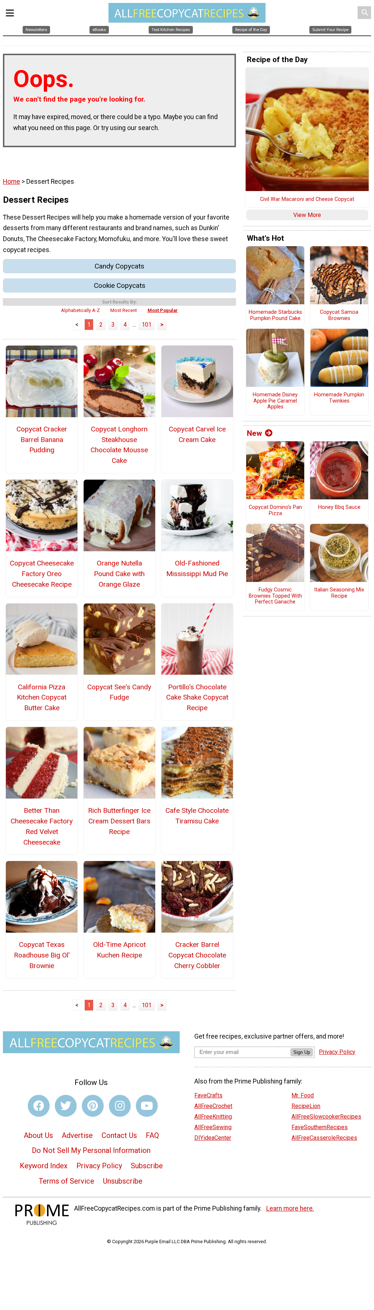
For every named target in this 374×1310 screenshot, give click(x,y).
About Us (38, 1135)
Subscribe (147, 1165)
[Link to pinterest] (93, 1106)
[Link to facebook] (39, 1106)
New (254, 433)
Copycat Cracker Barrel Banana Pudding (41, 439)
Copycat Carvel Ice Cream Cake (197, 434)
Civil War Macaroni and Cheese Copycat (307, 199)
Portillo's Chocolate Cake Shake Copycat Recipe (197, 697)
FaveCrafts (208, 1095)
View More (307, 215)
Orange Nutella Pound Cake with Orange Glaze (119, 574)
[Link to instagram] (120, 1106)
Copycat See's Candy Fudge (119, 692)
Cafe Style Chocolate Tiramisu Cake (197, 815)
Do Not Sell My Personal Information (91, 1150)
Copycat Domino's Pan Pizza (275, 510)
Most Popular (163, 310)
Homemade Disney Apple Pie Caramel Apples (275, 401)
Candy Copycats (119, 266)
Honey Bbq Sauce (339, 507)
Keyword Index (44, 1165)
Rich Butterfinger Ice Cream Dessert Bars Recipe (119, 821)
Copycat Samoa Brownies (339, 315)
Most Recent (123, 310)
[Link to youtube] (147, 1106)
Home (11, 181)
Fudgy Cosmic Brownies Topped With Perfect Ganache (275, 596)
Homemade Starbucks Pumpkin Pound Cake (275, 315)
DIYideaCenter (212, 1137)
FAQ (152, 1135)
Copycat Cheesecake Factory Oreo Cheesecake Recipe (42, 574)
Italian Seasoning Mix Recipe (339, 593)
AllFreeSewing (213, 1127)
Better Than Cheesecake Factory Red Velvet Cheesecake (42, 826)
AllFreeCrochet (213, 1106)
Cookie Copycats (119, 285)
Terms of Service (66, 1181)
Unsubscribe (122, 1181)
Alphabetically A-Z (80, 310)
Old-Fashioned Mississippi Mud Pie (197, 568)
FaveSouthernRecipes (319, 1127)
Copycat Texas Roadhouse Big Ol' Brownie (42, 955)
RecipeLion (305, 1106)
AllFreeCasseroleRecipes (324, 1137)
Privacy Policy (99, 1165)
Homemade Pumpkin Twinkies (339, 398)
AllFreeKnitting (213, 1116)
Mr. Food (302, 1095)
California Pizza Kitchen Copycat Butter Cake (41, 697)
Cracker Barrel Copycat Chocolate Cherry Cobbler (197, 955)
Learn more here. (290, 1208)
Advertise (77, 1135)
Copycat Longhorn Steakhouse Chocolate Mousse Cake (119, 445)
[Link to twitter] (66, 1106)
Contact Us (119, 1135)
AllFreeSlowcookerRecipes (326, 1116)
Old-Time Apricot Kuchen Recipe (119, 949)
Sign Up (301, 1052)
